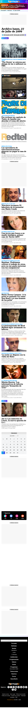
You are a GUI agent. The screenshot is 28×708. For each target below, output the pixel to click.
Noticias (10, 10)
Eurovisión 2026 (14, 669)
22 (10, 450)
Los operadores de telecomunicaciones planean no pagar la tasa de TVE (13, 150)
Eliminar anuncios (14, 14)
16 (14, 447)
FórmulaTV (3, 10)
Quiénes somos (5, 694)
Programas (14, 667)
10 (17, 444)
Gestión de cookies (15, 695)
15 (10, 447)
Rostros (14, 674)
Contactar (12, 697)
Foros (14, 676)
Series (14, 648)
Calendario (14, 650)
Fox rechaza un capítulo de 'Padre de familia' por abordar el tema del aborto (13, 119)
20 (3, 450)
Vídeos (14, 662)
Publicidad (23, 695)
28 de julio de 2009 (19, 35)
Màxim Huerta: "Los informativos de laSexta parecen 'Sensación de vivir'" (12, 385)
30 (14, 453)
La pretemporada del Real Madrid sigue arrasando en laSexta (13, 327)
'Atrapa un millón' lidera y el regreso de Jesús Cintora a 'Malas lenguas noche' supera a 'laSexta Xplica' (13, 6)
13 (3, 447)
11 (21, 444)
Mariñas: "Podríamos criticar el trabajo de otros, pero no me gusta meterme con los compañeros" (13, 265)
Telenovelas (14, 671)
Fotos (14, 664)
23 (14, 450)
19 (24, 447)
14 (6, 447)
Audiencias (14, 657)
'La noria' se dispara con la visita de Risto (13, 356)
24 (17, 450)
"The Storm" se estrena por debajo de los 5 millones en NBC (13, 64)
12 (24, 444)
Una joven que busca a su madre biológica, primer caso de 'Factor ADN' (13, 235)
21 (6, 450)
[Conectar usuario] (26, 1)
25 (21, 450)
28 (6, 453)
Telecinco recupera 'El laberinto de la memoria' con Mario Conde (12, 207)
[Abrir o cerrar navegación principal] (1, 1)
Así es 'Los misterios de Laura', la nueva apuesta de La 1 (13, 420)
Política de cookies (6, 695)
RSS (16, 697)
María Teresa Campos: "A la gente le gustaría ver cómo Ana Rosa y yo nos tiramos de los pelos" (13, 297)
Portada (14, 643)
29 (10, 453)
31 (17, 453)
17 (17, 447)
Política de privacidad (20, 694)
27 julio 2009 (16, 10)
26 (24, 450)
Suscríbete (14, 679)
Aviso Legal (12, 694)
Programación (14, 659)
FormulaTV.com (10, 699)
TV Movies (14, 654)
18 (21, 447)
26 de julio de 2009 (9, 35)
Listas (14, 652)
